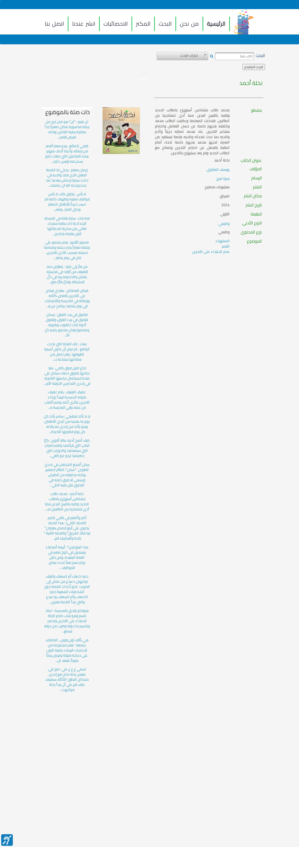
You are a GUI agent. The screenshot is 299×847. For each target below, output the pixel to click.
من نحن (189, 23)
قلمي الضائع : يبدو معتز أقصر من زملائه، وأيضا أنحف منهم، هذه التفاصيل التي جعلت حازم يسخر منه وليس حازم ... (67, 153)
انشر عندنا (83, 23)
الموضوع (254, 241)
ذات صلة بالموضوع (67, 112)
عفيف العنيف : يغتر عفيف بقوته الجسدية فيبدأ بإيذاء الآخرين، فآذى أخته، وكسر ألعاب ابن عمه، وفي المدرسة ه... (67, 400)
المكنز (143, 23)
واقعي (224, 223)
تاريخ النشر (254, 205)
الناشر (257, 187)
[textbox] (234, 56)
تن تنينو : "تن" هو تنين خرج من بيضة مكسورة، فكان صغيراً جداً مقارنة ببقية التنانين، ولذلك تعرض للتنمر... (67, 129)
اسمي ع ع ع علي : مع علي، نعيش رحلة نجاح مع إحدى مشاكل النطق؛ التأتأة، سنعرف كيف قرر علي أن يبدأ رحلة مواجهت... (67, 679)
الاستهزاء (222, 240)
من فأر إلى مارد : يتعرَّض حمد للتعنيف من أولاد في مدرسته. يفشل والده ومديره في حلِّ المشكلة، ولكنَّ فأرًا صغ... (67, 274)
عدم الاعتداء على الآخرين (211, 251)
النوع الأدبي (252, 223)
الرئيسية (216, 23)
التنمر (226, 246)
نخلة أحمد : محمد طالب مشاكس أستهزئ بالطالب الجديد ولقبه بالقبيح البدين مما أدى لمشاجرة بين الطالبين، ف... (67, 501)
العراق (225, 196)
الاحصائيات (115, 23)
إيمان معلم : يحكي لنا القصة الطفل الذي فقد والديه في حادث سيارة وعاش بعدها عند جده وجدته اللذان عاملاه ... (67, 177)
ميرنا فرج (223, 178)
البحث (165, 23)
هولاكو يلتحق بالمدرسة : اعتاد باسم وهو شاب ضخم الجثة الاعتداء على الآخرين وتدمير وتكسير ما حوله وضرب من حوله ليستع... (67, 621)
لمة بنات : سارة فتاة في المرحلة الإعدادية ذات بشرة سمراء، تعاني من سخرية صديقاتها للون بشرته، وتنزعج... (67, 226)
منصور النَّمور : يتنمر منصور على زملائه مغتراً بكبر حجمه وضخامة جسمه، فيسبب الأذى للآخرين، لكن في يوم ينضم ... (67, 250)
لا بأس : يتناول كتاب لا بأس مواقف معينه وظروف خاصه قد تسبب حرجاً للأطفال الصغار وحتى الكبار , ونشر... (67, 202)
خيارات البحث (189, 55)
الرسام (256, 178)
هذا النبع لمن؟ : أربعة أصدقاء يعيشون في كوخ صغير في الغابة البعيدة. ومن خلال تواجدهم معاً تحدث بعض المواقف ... (67, 557)
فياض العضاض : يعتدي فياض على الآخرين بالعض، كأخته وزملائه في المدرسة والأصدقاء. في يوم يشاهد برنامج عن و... (67, 298)
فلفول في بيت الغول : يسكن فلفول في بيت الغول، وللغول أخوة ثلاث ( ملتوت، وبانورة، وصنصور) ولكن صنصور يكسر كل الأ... (67, 325)
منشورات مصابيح (217, 187)
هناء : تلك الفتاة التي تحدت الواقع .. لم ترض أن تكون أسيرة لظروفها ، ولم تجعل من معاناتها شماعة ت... (67, 352)
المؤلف (256, 169)
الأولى (225, 214)
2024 (225, 205)
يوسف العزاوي (218, 169)
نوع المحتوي (251, 232)
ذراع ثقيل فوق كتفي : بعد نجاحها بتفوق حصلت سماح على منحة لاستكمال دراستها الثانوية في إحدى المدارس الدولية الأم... (67, 376)
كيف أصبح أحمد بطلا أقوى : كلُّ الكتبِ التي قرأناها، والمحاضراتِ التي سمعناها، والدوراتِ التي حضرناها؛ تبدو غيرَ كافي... (67, 448)
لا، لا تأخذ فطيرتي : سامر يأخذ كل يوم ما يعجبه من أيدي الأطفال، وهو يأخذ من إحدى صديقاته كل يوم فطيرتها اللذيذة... (67, 424)
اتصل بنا (54, 23)
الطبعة (256, 214)
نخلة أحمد (251, 83)
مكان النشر (253, 196)
